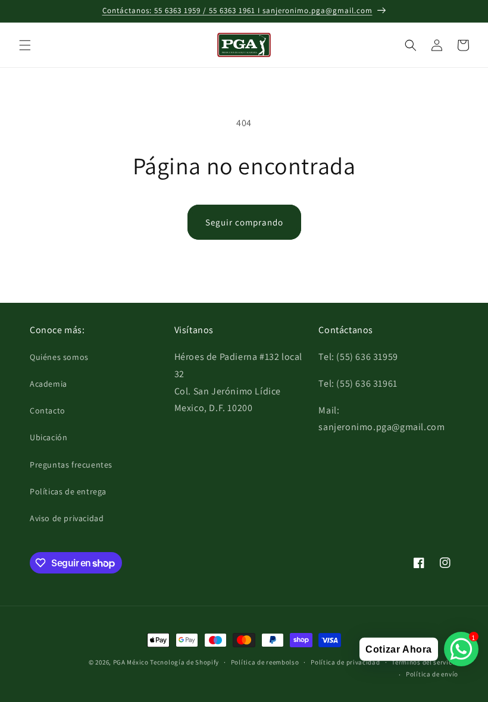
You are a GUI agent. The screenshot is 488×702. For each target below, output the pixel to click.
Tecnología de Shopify (184, 662)
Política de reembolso (265, 662)
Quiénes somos (59, 357)
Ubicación (48, 437)
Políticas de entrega (68, 491)
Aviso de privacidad (67, 518)
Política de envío (432, 674)
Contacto (47, 410)
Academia (48, 383)
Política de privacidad (345, 662)
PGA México (131, 662)
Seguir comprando (244, 222)
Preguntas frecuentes (71, 464)
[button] (25, 45)
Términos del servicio (425, 662)
